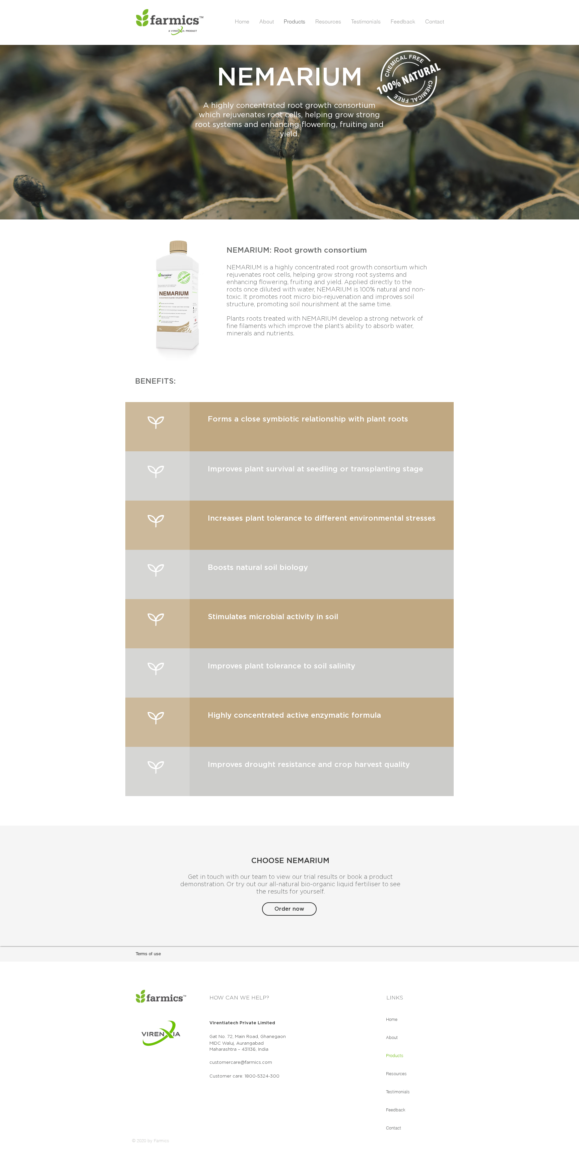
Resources (396, 1073)
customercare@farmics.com (240, 1062)
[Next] (542, 132)
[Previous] (37, 132)
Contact (393, 1127)
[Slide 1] (289, 203)
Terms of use (148, 953)
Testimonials (398, 1091)
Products (394, 1055)
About (392, 1037)
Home (391, 1019)
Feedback (395, 1109)
